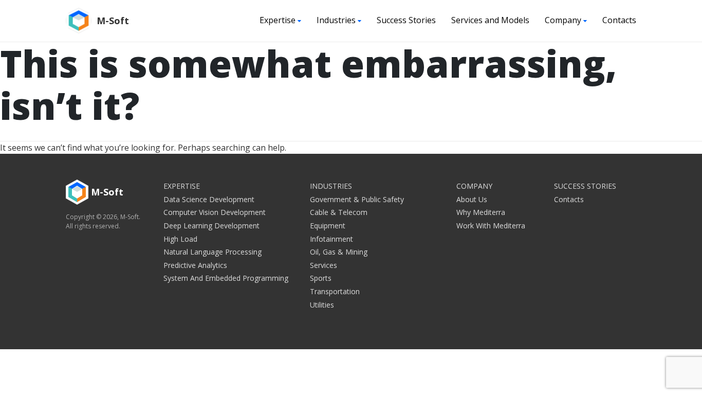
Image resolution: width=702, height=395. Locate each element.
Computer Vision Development (214, 212)
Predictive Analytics (195, 265)
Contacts (619, 20)
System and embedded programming (225, 278)
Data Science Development (208, 199)
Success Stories (406, 20)
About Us (471, 199)
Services (323, 265)
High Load (180, 239)
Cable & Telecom (338, 212)
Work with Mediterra (490, 225)
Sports (320, 278)
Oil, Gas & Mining (338, 252)
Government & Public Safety (357, 199)
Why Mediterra (480, 212)
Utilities (322, 305)
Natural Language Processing (212, 252)
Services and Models (490, 20)
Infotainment (331, 239)
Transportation (335, 291)
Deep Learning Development (211, 225)
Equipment (327, 225)
